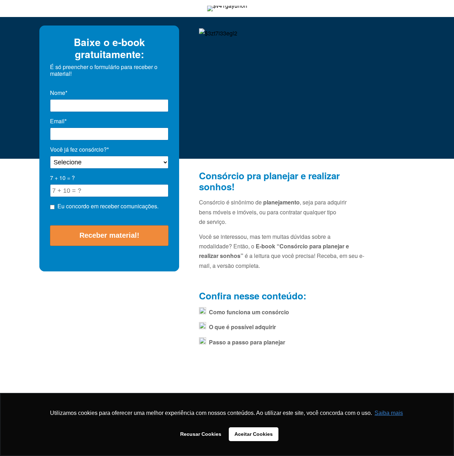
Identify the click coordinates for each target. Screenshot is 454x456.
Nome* (58, 93)
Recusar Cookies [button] (200, 434)
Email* (58, 121)
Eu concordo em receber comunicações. (108, 206)
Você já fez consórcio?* (79, 149)
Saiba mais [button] (389, 413)
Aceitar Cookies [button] (253, 434)
